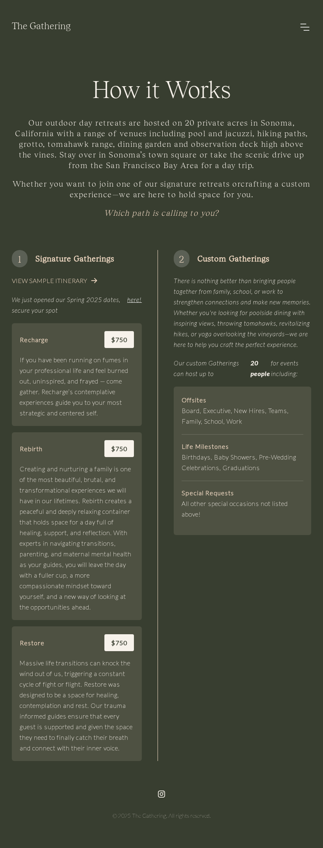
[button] (305, 27)
